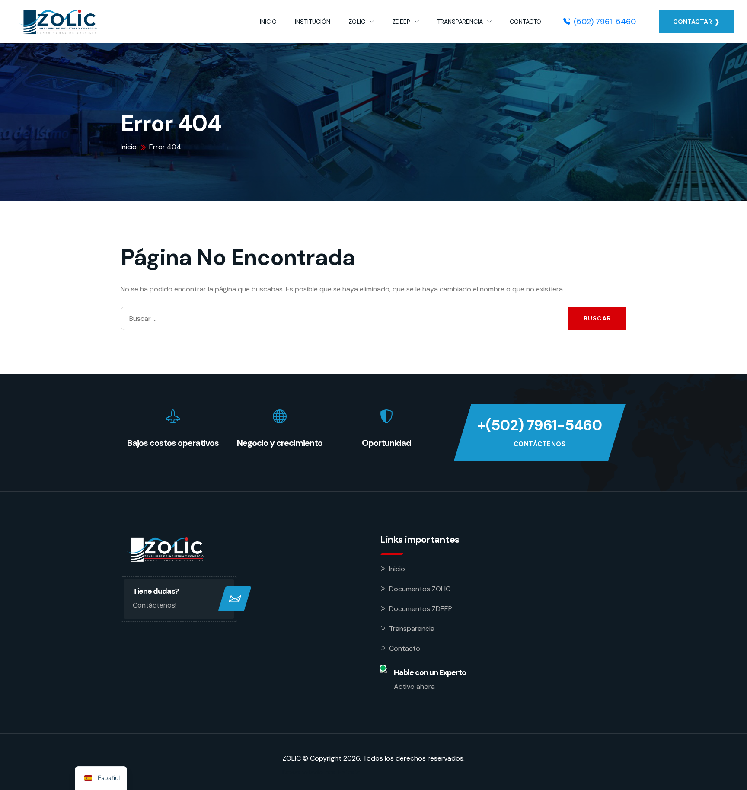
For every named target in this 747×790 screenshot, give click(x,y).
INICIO (268, 22)
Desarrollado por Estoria (321, 772)
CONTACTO (525, 22)
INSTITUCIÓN (312, 22)
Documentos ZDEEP (420, 608)
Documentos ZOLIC (419, 588)
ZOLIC (356, 22)
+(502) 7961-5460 (539, 425)
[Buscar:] (344, 318)
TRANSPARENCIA (460, 22)
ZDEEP (401, 22)
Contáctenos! (154, 605)
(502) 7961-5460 (605, 21)
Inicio (397, 568)
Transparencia (411, 628)
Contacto (404, 648)
